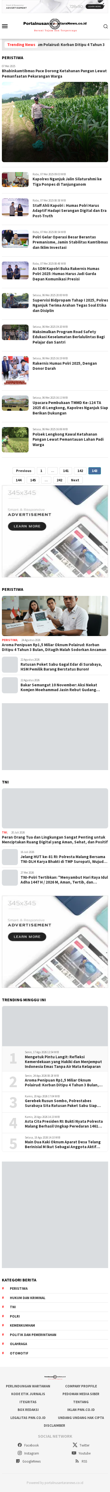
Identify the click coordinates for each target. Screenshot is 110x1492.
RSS (84, 1461)
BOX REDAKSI (28, 1409)
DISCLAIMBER (54, 1425)
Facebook (31, 1445)
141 (66, 470)
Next (75, 480)
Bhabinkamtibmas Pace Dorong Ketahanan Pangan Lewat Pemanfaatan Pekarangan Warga (54, 73)
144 (18, 480)
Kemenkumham (22, 1325)
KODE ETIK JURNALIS (28, 1394)
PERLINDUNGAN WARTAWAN (28, 1386)
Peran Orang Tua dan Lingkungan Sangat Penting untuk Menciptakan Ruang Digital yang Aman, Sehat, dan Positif (55, 839)
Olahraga (18, 1344)
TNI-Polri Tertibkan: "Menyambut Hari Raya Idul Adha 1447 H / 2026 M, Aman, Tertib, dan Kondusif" (64, 880)
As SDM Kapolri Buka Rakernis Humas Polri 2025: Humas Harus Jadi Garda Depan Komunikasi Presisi (66, 273)
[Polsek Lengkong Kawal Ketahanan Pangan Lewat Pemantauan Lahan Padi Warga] (15, 439)
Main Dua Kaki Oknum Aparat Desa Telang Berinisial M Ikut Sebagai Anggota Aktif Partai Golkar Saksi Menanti (63, 1144)
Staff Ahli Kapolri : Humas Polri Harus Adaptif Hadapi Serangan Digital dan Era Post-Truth (70, 210)
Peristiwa (9, 640)
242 (59, 480)
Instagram (31, 1453)
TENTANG (81, 1402)
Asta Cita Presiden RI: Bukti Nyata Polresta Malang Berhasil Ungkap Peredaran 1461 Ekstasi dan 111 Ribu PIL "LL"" (64, 1124)
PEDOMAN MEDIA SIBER (80, 1394)
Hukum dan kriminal (27, 1298)
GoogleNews (31, 1461)
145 (33, 480)
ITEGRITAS (28, 1402)
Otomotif (19, 1353)
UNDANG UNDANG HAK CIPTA (81, 1417)
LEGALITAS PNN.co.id (28, 1417)
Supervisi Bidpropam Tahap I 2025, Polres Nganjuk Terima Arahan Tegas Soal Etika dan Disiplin (70, 305)
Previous (24, 470)
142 (80, 470)
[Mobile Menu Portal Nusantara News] (7, 25)
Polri (15, 1316)
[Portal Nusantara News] (55, 25)
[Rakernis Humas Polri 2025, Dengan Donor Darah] (15, 371)
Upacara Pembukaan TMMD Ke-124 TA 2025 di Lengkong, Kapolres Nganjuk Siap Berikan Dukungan (70, 408)
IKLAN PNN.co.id (81, 1409)
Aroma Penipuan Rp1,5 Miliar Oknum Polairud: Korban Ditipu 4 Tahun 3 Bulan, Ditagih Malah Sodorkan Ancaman (54, 647)
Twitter (84, 1445)
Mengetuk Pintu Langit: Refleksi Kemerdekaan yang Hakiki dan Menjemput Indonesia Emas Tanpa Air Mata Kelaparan (63, 1062)
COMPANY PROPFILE (81, 1386)
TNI (4, 832)
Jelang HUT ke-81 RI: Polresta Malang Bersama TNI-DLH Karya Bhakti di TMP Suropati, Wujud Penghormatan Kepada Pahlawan (63, 859)
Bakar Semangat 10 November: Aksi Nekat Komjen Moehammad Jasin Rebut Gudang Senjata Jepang (59, 687)
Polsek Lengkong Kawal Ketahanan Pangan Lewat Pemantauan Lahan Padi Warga (68, 439)
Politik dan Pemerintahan (33, 1335)
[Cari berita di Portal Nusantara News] (105, 25)
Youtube (84, 1453)
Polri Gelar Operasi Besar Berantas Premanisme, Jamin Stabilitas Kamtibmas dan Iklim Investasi (70, 242)
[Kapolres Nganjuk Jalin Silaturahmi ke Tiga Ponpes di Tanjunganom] (15, 179)
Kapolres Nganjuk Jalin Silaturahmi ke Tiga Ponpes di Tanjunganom (67, 181)
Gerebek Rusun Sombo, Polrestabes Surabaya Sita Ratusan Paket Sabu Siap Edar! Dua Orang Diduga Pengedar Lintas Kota (62, 1103)
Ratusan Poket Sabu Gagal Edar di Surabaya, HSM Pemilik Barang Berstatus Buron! (61, 667)
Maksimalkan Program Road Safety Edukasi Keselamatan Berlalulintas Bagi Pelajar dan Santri (69, 337)
